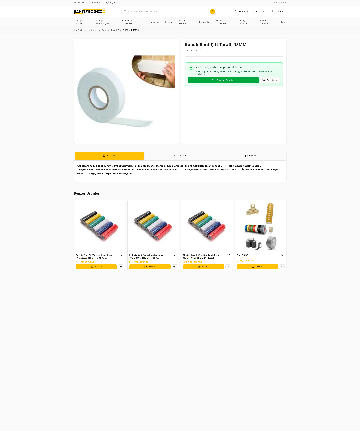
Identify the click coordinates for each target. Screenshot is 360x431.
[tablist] (180, 156)
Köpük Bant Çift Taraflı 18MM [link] (125, 30)
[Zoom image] (171, 45)
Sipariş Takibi (280, 2)
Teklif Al (98, 266)
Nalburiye (92, 30)
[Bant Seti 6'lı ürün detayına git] (260, 225)
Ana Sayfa (78, 30)
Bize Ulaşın (272, 80)
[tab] (109, 156)
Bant (104, 30)
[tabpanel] (180, 171)
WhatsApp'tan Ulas (226, 80)
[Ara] (212, 11)
